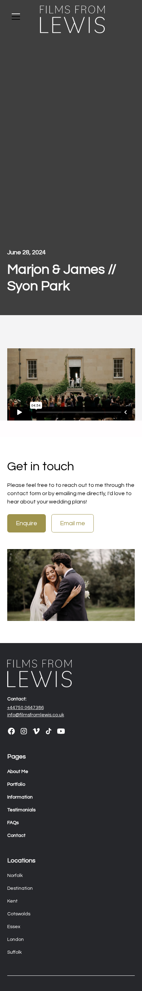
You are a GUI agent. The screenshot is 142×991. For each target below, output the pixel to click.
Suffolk (14, 952)
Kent (12, 901)
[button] (20, 16)
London (15, 939)
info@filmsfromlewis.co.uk (35, 714)
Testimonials (21, 810)
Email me (72, 523)
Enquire (26, 523)
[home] (71, 19)
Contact (16, 835)
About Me (17, 771)
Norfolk (15, 875)
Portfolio (16, 784)
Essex (13, 926)
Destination (20, 888)
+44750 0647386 (25, 707)
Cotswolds (18, 914)
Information (20, 797)
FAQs (13, 822)
